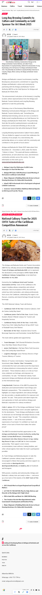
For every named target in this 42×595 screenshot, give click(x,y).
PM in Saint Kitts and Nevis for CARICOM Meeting (20, 496)
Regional (18, 214)
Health (5, 214)
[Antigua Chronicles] (10, 2)
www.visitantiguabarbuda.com (13, 162)
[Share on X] (9, 29)
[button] (3, 2)
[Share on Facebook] (6, 29)
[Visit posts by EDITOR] (4, 35)
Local (5, 13)
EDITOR (9, 34)
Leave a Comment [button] (33, 205)
